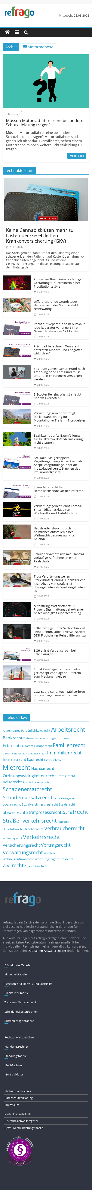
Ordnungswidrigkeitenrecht (29, 776)
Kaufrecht (35, 759)
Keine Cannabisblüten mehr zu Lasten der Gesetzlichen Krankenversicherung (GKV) (40, 235)
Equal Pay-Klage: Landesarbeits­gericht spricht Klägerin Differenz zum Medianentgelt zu (58, 672)
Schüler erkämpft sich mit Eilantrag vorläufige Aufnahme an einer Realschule (59, 557)
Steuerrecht (14, 812)
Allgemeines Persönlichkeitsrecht (26, 730)
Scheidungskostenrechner (21, 1012)
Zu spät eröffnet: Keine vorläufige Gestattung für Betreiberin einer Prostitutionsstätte (58, 282)
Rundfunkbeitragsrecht (36, 782)
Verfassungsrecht (12, 838)
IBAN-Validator (13, 1074)
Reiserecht (12, 781)
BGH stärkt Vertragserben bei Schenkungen (55, 652)
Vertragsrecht (56, 845)
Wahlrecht (51, 853)
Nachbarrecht (42, 768)
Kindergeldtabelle (15, 974)
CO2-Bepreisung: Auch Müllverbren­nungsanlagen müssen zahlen (60, 693)
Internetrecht (14, 759)
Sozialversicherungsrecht (40, 804)
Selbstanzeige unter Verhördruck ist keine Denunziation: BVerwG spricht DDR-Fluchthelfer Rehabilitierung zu (60, 631)
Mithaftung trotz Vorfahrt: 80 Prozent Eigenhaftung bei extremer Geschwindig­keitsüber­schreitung (59, 609)
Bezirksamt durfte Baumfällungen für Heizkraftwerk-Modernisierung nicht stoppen (58, 439)
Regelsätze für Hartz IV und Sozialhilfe (28, 984)
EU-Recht (26, 746)
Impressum (11, 1105)
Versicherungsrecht (21, 845)
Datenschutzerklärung (18, 1098)
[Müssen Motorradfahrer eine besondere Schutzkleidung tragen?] (46, 56)
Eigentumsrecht (61, 738)
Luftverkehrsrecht (54, 759)
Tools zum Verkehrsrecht (20, 1002)
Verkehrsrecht (41, 837)
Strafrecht (75, 812)
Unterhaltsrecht (13, 829)
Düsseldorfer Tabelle (17, 965)
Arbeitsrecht (68, 729)
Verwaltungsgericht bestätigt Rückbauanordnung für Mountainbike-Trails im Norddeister (59, 416)
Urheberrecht (33, 829)
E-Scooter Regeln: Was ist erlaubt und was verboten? (57, 396)
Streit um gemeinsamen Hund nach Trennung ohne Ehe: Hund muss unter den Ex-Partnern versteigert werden (59, 374)
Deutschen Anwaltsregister (47, 951)
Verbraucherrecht (64, 828)
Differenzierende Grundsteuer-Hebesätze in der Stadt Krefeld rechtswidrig (56, 305)
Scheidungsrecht (65, 798)
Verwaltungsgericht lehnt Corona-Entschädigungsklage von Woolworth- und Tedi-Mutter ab (58, 509)
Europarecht (43, 746)
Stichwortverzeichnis (17, 1091)
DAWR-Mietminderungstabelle (23, 1128)
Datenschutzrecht (36, 738)
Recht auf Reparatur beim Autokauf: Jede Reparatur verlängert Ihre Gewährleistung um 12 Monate (60, 327)
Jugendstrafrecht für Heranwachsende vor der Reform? (58, 489)
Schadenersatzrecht (27, 789)
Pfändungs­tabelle (15, 1056)
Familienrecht (69, 744)
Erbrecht (11, 745)
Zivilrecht (13, 865)
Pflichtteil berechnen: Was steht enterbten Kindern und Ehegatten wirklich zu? (58, 350)
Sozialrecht (12, 804)
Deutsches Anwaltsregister (21, 1121)
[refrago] (7, 32)
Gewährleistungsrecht (15, 753)
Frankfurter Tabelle (16, 993)
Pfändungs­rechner (16, 1046)
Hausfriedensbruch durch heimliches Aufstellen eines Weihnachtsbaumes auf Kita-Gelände (54, 533)
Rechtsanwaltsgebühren (19, 1037)
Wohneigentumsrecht (18, 859)
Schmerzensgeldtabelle (19, 1021)
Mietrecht (16, 767)
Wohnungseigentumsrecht (54, 859)
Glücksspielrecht (37, 753)
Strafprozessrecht (43, 812)
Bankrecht (12, 738)
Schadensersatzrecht (28, 797)
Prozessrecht (66, 776)
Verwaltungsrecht (23, 852)
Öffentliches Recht (36, 866)
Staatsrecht (67, 804)
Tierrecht (63, 821)
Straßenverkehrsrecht (30, 820)
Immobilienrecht (64, 753)
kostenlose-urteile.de (17, 1114)
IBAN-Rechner (13, 1065)
